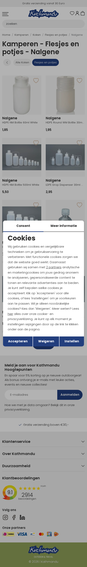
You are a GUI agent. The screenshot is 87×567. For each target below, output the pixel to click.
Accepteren (18, 341)
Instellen (72, 341)
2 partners (54, 267)
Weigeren (46, 341)
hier (10, 314)
